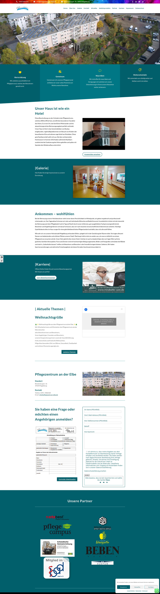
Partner (114, 8)
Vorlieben (151, 587)
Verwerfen (137, 587)
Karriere (121, 8)
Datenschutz (138, 591)
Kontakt (86, 8)
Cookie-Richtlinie (131, 591)
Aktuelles (94, 8)
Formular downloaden (67, 479)
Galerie (79, 8)
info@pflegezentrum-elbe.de (48, 395)
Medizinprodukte (104, 8)
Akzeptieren (123, 587)
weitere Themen (69, 352)
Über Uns (72, 8)
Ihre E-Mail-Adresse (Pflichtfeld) (95, 415)
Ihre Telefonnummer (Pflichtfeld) (95, 421)
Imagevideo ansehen (92, 154)
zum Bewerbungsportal (46, 277)
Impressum (145, 591)
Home (65, 8)
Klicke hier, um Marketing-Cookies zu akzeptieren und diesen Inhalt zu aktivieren (103, 134)
